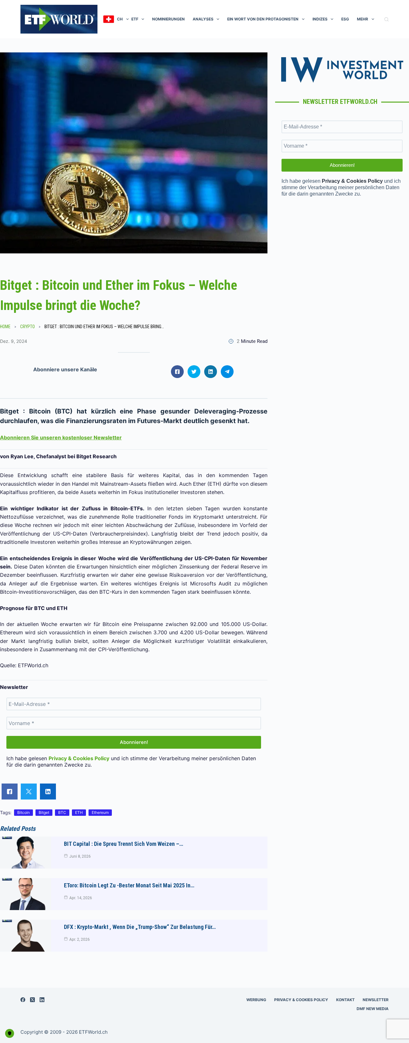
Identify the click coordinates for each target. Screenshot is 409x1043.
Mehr (362, 19)
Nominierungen (168, 19)
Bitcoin (23, 812)
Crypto (27, 326)
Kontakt (345, 999)
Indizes (320, 19)
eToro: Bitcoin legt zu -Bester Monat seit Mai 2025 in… (129, 885)
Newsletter (376, 999)
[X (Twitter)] (32, 999)
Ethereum (100, 812)
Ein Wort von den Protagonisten (262, 19)
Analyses (203, 19)
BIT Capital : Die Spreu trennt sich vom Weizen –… (123, 843)
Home (5, 326)
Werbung (256, 999)
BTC (62, 812)
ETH (79, 812)
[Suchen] (386, 19)
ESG (345, 19)
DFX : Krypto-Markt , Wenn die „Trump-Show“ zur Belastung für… (140, 926)
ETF (134, 19)
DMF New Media (373, 1008)
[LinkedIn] (42, 999)
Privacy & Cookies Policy (301, 999)
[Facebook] (22, 999)
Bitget (44, 812)
